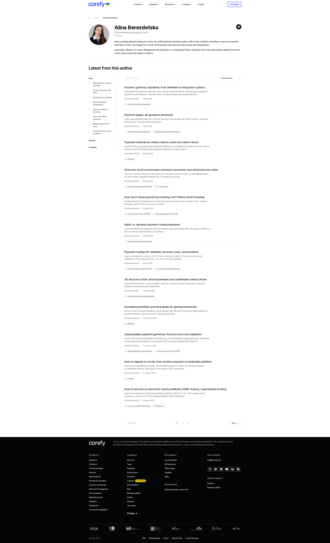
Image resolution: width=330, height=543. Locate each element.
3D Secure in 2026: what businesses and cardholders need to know (165, 279)
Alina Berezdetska (131, 99)
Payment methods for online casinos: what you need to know (161, 142)
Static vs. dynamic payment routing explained (152, 224)
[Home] (89, 18)
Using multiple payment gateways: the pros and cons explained (162, 334)
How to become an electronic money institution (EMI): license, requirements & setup (175, 389)
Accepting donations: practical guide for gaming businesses (160, 306)
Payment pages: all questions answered (148, 114)
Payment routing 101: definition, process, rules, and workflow (161, 251)
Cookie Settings (191, 538)
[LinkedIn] (238, 26)
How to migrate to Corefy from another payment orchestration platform (168, 361)
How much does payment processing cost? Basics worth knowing (164, 197)
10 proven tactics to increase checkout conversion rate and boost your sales (171, 169)
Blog (96, 18)
